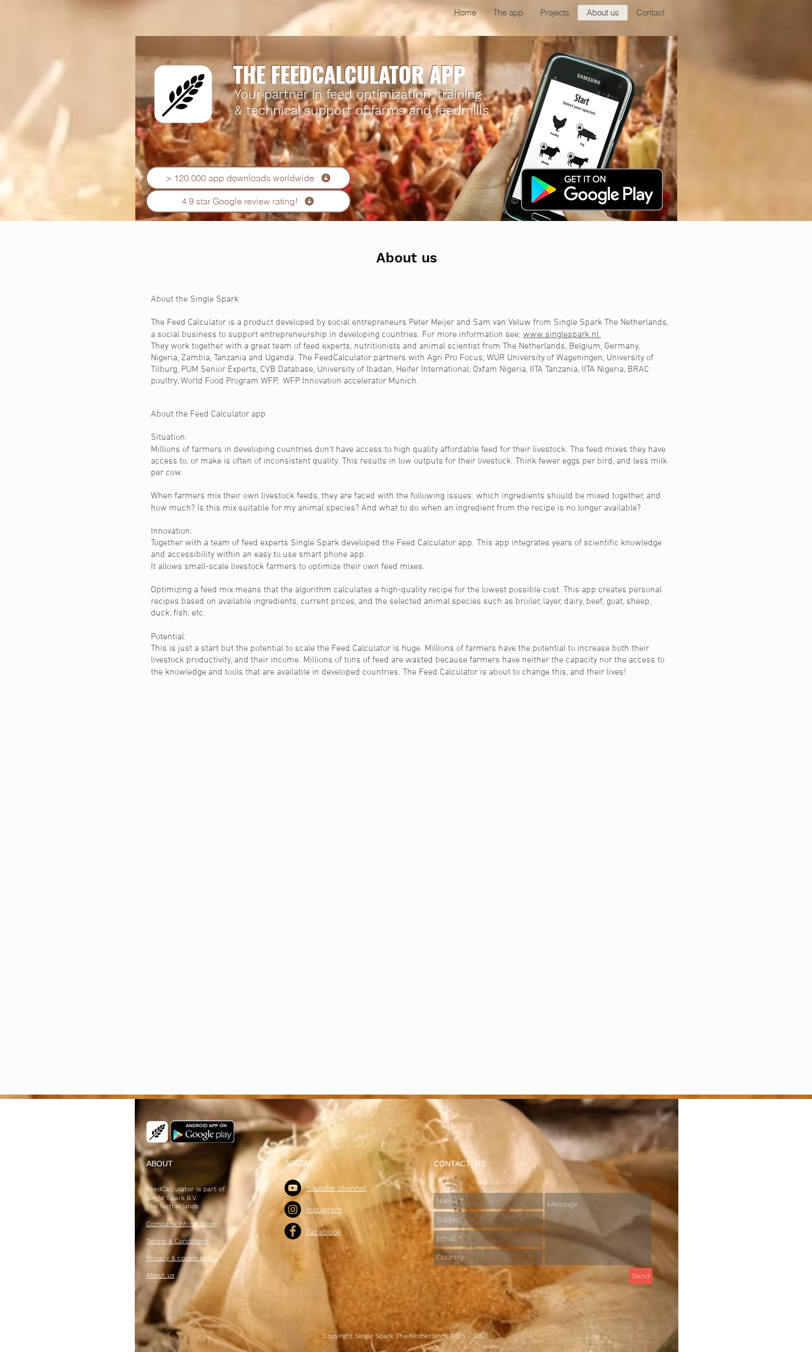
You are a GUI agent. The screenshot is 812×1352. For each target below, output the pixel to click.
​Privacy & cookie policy (182, 1258)
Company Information (180, 1224)
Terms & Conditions (177, 1241)
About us (406, 258)
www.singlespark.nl (562, 334)
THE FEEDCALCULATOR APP (349, 73)
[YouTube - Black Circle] (292, 1188)
